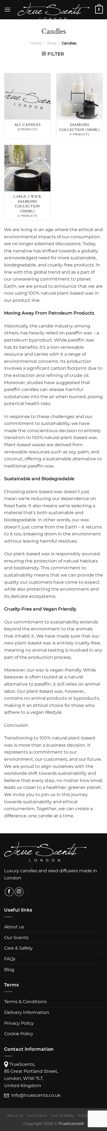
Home (36, 43)
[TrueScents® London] (53, 11)
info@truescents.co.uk (36, 1095)
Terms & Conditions (25, 1001)
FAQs (9, 958)
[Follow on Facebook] (9, 891)
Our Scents (16, 937)
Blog (9, 969)
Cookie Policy (18, 1033)
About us (14, 926)
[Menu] (7, 9)
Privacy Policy (19, 1023)
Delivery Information (26, 1012)
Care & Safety (18, 948)
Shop (52, 43)
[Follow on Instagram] (19, 891)
